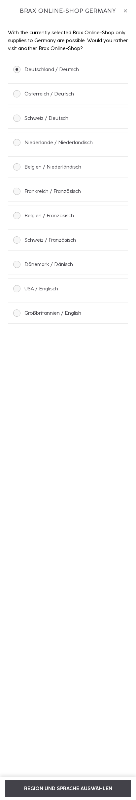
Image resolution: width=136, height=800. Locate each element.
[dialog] (68, 400)
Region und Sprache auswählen (68, 788)
